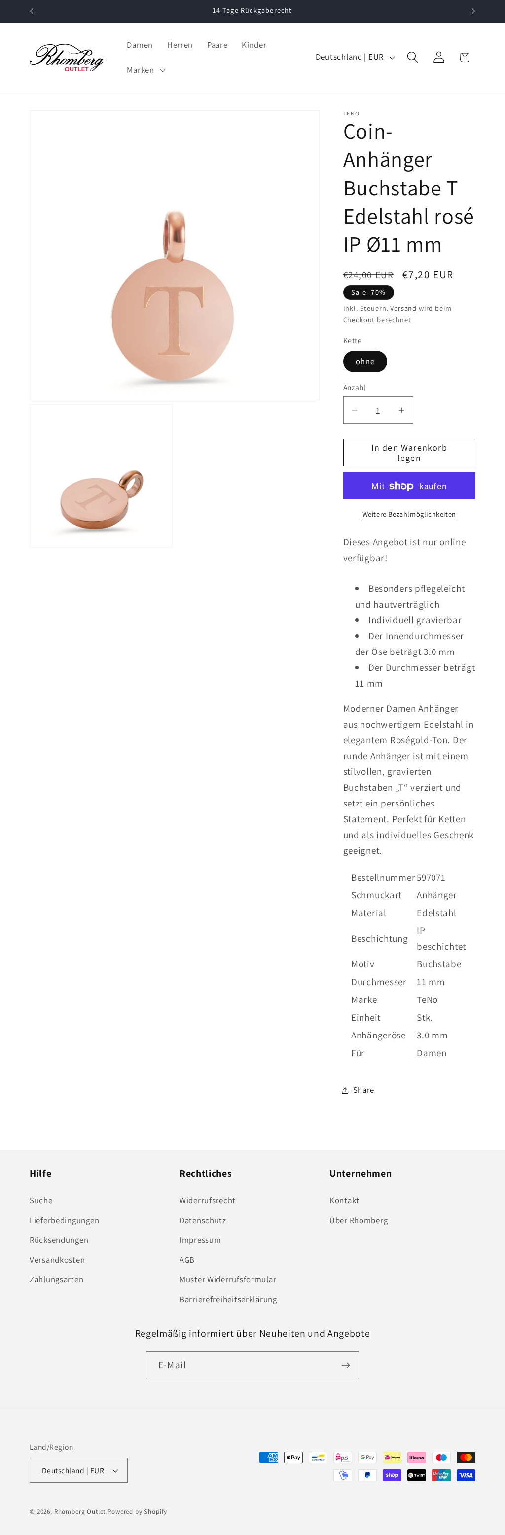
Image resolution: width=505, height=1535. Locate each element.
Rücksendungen (59, 1239)
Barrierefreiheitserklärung (228, 1299)
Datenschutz (203, 1220)
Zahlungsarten (56, 1279)
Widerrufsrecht (208, 1200)
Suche (41, 1200)
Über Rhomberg (358, 1220)
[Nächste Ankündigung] (473, 11)
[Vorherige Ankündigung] (31, 11)
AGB (187, 1259)
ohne (365, 361)
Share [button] (364, 1089)
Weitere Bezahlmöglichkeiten (409, 514)
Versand (403, 308)
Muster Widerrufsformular (228, 1279)
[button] (145, 69)
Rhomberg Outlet (80, 1511)
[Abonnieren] (345, 1365)
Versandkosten (57, 1259)
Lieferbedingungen (64, 1220)
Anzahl (354, 387)
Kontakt (344, 1200)
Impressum (200, 1239)
